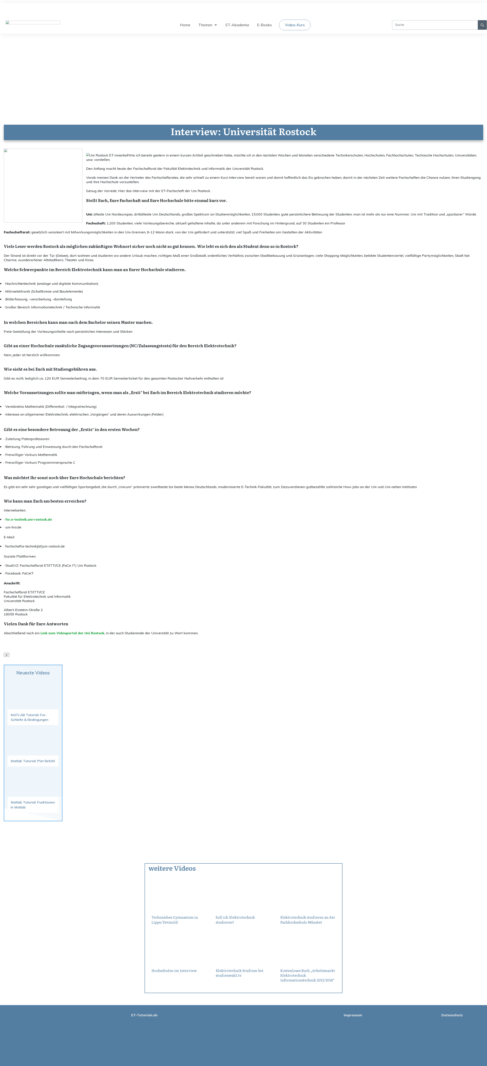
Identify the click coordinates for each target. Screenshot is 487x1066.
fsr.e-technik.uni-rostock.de (28, 519)
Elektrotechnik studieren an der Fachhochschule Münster (307, 920)
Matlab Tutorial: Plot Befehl (33, 761)
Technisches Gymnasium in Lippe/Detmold (174, 920)
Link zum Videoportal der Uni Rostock (72, 633)
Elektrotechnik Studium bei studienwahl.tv (239, 973)
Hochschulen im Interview (174, 970)
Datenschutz (452, 1015)
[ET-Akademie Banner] (43, 221)
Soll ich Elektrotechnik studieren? (235, 920)
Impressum (353, 1015)
